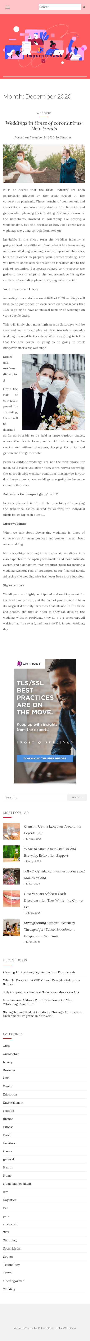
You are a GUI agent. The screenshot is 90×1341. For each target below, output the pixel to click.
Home (7, 1175)
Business (9, 1070)
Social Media (12, 1248)
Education (10, 1094)
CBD (6, 1078)
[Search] (84, 7)
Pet (5, 1208)
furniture (9, 1143)
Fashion (8, 1111)
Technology (11, 1265)
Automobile (11, 1054)
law (5, 1192)
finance (8, 1119)
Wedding (44, 113)
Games (8, 1151)
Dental (7, 1086)
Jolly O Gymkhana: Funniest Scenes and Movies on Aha (41, 992)
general (8, 1159)
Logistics (9, 1200)
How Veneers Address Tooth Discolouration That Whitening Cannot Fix (54, 900)
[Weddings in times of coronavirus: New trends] (44, 163)
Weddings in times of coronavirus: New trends (44, 126)
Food (6, 1135)
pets (6, 1216)
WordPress (69, 1328)
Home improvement (17, 1184)
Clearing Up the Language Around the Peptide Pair (39, 972)
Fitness (8, 1127)
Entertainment (13, 1102)
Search (77, 797)
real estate (10, 1224)
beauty (7, 1062)
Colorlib (42, 1328)
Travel (7, 1273)
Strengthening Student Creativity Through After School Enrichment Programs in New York (49, 929)
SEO (6, 1232)
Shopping (10, 1240)
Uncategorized (13, 1281)
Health (8, 1167)
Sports (8, 1256)
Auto (6, 1046)
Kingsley (65, 137)
